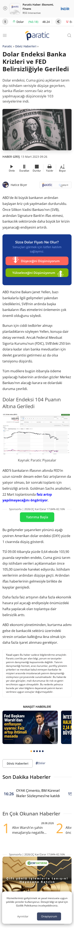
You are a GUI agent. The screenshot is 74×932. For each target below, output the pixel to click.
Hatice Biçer (19, 185)
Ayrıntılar (22, 916)
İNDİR (65, 9)
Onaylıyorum (49, 916)
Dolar (40, 763)
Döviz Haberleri (25, 46)
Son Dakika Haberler (26, 776)
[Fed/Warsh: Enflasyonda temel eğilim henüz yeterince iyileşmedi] (30, 727)
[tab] (31, 751)
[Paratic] (37, 36)
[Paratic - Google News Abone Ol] (55, 186)
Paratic (7, 46)
